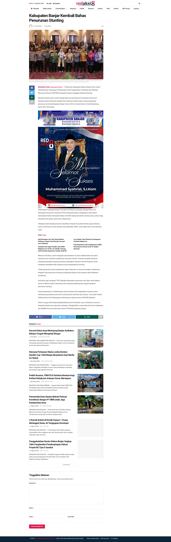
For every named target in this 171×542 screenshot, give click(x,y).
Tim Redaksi (114, 538)
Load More (66, 464)
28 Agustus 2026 (44, 337)
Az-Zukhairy (38, 26)
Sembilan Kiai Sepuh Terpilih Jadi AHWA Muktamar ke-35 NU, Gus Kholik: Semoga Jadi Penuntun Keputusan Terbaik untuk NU (52, 249)
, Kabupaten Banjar (50, 87)
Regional (73, 8)
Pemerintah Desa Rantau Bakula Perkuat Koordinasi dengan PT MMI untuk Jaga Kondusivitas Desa (48, 399)
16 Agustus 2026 (46, 406)
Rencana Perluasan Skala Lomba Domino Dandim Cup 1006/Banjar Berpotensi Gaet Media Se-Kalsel (51, 355)
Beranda (36, 8)
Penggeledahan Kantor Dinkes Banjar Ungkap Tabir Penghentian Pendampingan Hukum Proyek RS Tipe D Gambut (50, 444)
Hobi (108, 8)
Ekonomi (91, 8)
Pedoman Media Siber (92, 538)
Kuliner (116, 8)
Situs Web (71, 516)
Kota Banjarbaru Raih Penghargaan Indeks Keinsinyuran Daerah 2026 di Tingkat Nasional (88, 247)
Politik (82, 8)
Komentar (33, 483)
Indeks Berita (47, 8)
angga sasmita (35, 406)
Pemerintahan (60, 8)
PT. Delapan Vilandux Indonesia (45, 538)
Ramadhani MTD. (35, 361)
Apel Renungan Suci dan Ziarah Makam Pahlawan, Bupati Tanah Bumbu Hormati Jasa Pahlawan (51, 241)
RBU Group (126, 8)
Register (57, 3)
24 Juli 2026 (45, 450)
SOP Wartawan (105, 538)
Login (50, 3)
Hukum (100, 8)
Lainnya (136, 8)
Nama (31, 508)
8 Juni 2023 (47, 26)
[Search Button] (140, 3)
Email (31, 517)
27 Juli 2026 (45, 426)
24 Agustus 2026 (47, 361)
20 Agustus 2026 (47, 381)
